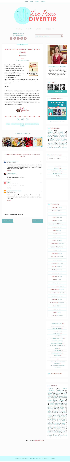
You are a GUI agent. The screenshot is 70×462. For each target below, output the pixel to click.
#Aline (55, 143)
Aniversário (57, 355)
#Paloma (65, 143)
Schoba (65, 434)
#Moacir (65, 146)
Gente (55, 407)
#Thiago (51, 140)
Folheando (63, 428)
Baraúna (49, 411)
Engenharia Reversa (56, 340)
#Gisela (8, 124)
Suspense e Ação (54, 302)
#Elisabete (56, 138)
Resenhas (19, 29)
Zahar (60, 412)
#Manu (49, 136)
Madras (64, 431)
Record (49, 392)
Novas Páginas (60, 408)
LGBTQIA (54, 260)
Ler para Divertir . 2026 (21, 458)
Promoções (29, 29)
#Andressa (62, 135)
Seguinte (50, 393)
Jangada (63, 423)
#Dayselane (55, 147)
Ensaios (55, 233)
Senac (50, 435)
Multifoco (59, 432)
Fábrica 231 (59, 403)
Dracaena (51, 414)
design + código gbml (49, 458)
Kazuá (49, 424)
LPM (59, 424)
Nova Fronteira (62, 414)
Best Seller (50, 408)
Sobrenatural (54, 296)
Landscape (49, 431)
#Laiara (57, 140)
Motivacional (54, 263)
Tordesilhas (61, 435)
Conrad (54, 427)
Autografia (50, 422)
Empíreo (63, 422)
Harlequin (57, 393)
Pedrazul (56, 409)
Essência (61, 400)
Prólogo (61, 434)
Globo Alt (56, 414)
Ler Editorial (50, 415)
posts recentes (8, 220)
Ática (58, 420)
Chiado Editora (62, 416)
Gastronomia (55, 253)
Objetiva (63, 411)
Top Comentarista (56, 328)
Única (65, 403)
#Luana (49, 138)
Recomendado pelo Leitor (57, 338)
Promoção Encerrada (56, 323)
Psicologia (54, 273)
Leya (54, 396)
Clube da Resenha (57, 350)
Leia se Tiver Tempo (56, 170)
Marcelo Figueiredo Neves (14, 191)
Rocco (60, 390)
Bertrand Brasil (52, 400)
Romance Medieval (54, 289)
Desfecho (59, 427)
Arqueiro (50, 388)
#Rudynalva (65, 147)
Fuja (26, 124)
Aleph (62, 399)
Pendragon (50, 434)
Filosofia (55, 250)
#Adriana (50, 134)
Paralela (65, 401)
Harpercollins (50, 423)
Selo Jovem (62, 409)
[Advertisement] (57, 190)
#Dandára (60, 143)
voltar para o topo (35, 458)
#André (49, 142)
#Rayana (63, 142)
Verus (65, 393)
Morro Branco (54, 432)
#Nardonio (50, 132)
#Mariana (59, 147)
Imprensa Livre (62, 430)
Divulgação (57, 335)
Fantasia (54, 240)
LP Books (54, 424)
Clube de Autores (52, 419)
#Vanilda (65, 139)
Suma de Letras (63, 396)
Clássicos (54, 220)
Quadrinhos (54, 276)
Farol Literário (60, 405)
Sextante (58, 402)
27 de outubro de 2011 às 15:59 (12, 183)
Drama (54, 230)
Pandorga (52, 403)
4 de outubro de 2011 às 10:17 (12, 162)
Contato (37, 1)
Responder (9, 170)
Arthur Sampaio (11, 173)
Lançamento (56, 330)
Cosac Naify (56, 422)
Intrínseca (50, 402)
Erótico (54, 237)
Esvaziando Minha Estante (56, 345)
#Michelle (57, 144)
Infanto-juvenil (54, 256)
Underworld (53, 436)
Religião (55, 279)
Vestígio (58, 436)
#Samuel (49, 135)
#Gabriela (52, 139)
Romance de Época (54, 292)
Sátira (54, 305)
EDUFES (63, 427)
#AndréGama (64, 138)
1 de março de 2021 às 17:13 (11, 192)
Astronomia (54, 207)
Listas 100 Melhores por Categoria (57, 358)
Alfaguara (50, 409)
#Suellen (50, 147)
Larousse (54, 431)
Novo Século (59, 392)
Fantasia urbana (54, 243)
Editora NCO (50, 428)
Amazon (49, 407)
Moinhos (49, 432)
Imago (64, 419)
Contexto (65, 412)
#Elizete (49, 146)
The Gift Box (55, 435)
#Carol (63, 133)
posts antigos (37, 220)
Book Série (39, 29)
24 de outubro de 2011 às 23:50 (12, 174)
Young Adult (54, 315)
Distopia (54, 227)
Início (26, 1)
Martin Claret (56, 415)
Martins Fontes (64, 415)
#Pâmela (63, 140)
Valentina (52, 394)
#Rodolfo (60, 131)
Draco (62, 404)
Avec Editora (50, 427)
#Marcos (57, 133)
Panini (50, 416)
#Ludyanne (56, 142)
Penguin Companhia (52, 412)
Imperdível (56, 168)
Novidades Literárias (56, 343)
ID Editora (57, 423)
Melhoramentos (51, 420)
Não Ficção (54, 269)
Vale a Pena (56, 165)
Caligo (55, 416)
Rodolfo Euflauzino (13, 161)
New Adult (54, 266)
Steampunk (54, 299)
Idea (59, 419)
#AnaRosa (63, 144)
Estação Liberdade (57, 428)
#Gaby (62, 136)
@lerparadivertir (39, 440)
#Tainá (55, 135)
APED (63, 420)
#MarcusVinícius (55, 146)
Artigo (56, 348)
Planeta (22, 125)
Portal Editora (56, 434)
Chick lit (54, 217)
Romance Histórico (54, 286)
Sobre (31, 1)
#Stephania (50, 143)
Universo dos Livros (55, 397)
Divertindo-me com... (57, 353)
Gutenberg (62, 407)
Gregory (52, 430)
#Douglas (60, 132)
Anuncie (43, 1)
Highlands (57, 430)
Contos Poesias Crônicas (17, 124)
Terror (54, 309)
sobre (50, 86)
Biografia (54, 210)
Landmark (56, 411)
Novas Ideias (64, 432)
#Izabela (50, 144)
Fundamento (50, 405)
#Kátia (62, 146)
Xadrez (54, 312)
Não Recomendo (56, 173)
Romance (54, 282)
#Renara (56, 136)
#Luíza (58, 139)
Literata (63, 424)
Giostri (49, 430)
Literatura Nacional (34, 124)
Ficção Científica (54, 246)
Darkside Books (54, 404)
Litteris (59, 431)
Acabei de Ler (49, 29)
